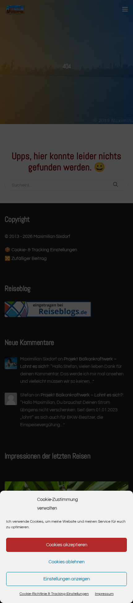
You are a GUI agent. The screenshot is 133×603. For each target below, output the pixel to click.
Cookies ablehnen (66, 562)
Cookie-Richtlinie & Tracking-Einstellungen (54, 594)
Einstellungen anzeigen (66, 579)
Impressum (104, 594)
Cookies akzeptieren (66, 545)
